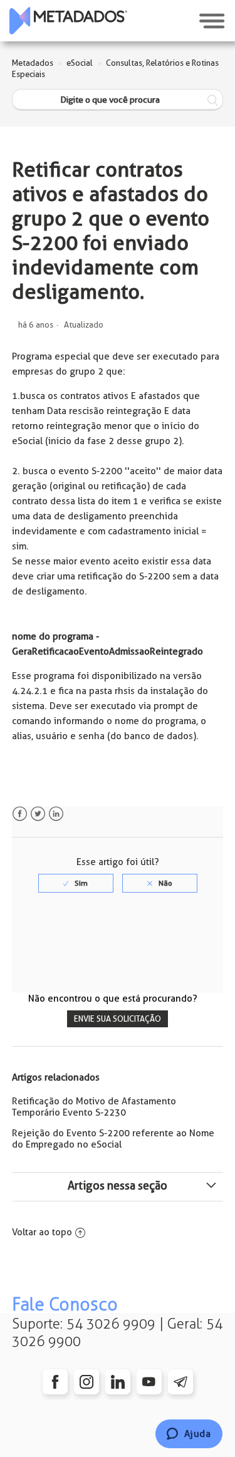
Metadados (32, 63)
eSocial (79, 63)
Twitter (38, 814)
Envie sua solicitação (117, 1019)
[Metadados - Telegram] (180, 1381)
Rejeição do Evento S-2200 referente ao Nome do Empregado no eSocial (113, 1139)
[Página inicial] (68, 20)
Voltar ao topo (42, 1232)
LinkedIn (56, 814)
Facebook (20, 814)
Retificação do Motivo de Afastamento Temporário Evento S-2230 (94, 1107)
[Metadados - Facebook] (55, 1381)
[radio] (75, 883)
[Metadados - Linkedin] (117, 1381)
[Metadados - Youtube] (149, 1381)
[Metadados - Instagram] (86, 1381)
